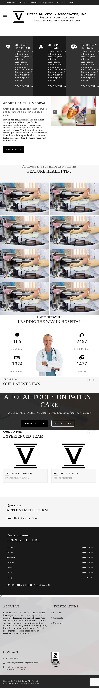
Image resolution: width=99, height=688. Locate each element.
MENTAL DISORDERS (74, 233)
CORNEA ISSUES (74, 200)
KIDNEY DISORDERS (74, 299)
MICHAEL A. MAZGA (66, 473)
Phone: (14, 2)
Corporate (58, 618)
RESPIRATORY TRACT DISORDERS (24, 233)
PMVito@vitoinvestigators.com (41, 2)
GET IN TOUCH (63, 423)
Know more (14, 149)
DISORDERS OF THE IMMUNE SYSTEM (25, 266)
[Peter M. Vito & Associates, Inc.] (49, 17)
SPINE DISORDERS (24, 200)
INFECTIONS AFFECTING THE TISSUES (74, 266)
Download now (34, 423)
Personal (57, 612)
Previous (55, 112)
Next (93, 112)
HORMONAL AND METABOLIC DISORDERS (25, 299)
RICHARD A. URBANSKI (19, 473)
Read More (22, 86)
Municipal (58, 623)
